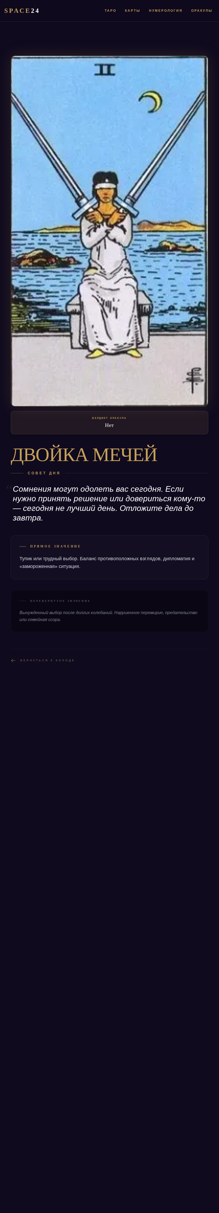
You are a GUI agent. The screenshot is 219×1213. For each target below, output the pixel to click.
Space (22, 10)
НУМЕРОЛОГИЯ (166, 11)
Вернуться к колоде (47, 660)
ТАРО (110, 11)
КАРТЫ (132, 11)
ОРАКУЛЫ (202, 11)
